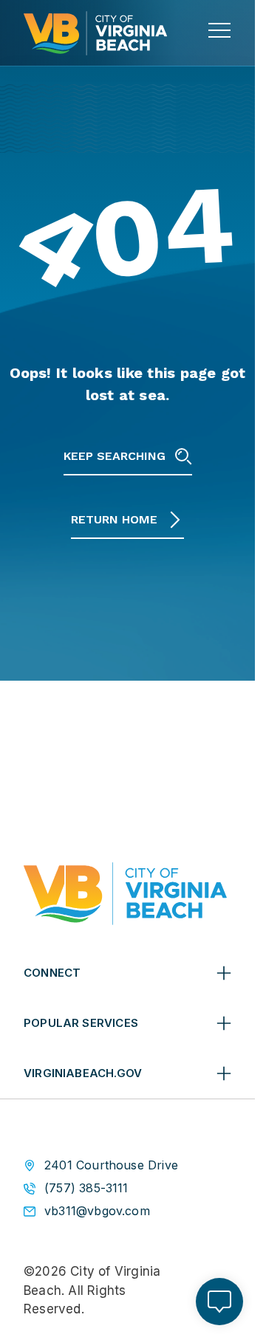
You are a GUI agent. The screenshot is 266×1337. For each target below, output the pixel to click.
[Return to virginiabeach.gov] (125, 893)
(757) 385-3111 (86, 1188)
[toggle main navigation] (219, 30)
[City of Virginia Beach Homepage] (95, 33)
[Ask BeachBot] (219, 1301)
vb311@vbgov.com (97, 1211)
